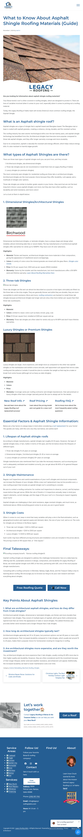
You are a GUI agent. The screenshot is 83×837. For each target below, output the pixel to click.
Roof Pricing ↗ (39, 400)
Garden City (13, 763)
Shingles (36, 668)
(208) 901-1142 (34, 796)
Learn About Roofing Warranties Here (40, 273)
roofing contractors (46, 295)
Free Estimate (31, 781)
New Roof (25, 668)
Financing (12, 791)
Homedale (12, 765)
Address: (26, 786)
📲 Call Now (58, 587)
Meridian (12, 770)
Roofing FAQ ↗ (64, 400)
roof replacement (59, 426)
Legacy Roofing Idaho (21, 828)
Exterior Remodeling (15, 668)
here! (65, 788)
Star (10, 775)
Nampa (11, 773)
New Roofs (13, 784)
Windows (12, 789)
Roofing (31, 668)
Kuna (10, 768)
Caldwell (12, 755)
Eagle (11, 758)
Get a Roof (69, 715)
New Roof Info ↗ (14, 400)
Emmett (11, 760)
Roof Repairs (13, 786)
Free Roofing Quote (30, 587)
